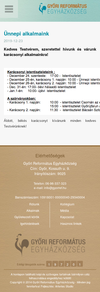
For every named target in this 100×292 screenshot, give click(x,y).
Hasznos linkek (71, 223)
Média (64, 210)
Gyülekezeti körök (26, 217)
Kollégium (67, 204)
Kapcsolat (67, 217)
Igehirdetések (29, 223)
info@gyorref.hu (55, 187)
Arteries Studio (64, 286)
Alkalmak (32, 210)
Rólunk (34, 204)
